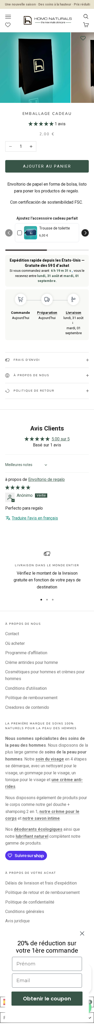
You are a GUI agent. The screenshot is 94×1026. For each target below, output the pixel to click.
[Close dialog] (82, 933)
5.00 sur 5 (61, 439)
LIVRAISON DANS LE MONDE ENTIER (47, 565)
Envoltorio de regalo (46, 479)
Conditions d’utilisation (26, 688)
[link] (30, 233)
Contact (12, 633)
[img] (17, 487)
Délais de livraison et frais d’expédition (41, 883)
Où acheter (15, 643)
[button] (41, 123)
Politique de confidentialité (29, 902)
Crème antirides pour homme (31, 662)
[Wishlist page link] (10, 24)
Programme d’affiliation (26, 652)
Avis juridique (17, 920)
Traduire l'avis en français (35, 518)
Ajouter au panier (47, 166)
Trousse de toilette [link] (54, 228)
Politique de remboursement (31, 697)
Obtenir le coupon (47, 998)
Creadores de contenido (27, 707)
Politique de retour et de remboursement (42, 892)
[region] (47, 571)
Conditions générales (24, 911)
